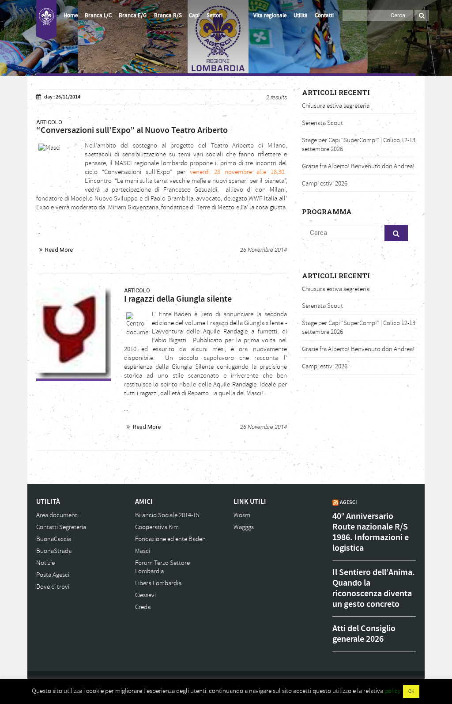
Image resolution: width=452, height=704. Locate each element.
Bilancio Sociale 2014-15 (167, 515)
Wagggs (244, 527)
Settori (214, 15)
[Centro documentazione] (73, 333)
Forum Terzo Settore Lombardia (162, 567)
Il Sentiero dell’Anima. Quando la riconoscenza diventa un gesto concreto (373, 588)
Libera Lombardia (158, 583)
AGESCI (348, 502)
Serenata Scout (322, 123)
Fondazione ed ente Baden (170, 539)
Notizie (45, 563)
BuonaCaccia (53, 539)
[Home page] (46, 20)
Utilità (301, 15)
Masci (142, 551)
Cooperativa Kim (157, 527)
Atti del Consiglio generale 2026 (364, 634)
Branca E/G (133, 15)
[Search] (421, 15)
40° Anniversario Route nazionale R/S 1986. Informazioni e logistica (370, 532)
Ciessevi (145, 595)
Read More (59, 249)
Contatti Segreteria (61, 527)
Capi (194, 15)
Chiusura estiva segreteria (335, 106)
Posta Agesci (52, 575)
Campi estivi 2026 (324, 183)
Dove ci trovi (52, 587)
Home (71, 15)
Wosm (242, 515)
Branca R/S (168, 15)
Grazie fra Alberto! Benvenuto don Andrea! (358, 166)
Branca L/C (98, 15)
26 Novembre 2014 (263, 249)
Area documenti (57, 515)
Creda (143, 607)
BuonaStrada (54, 551)
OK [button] (411, 691)
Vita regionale (269, 15)
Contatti (324, 15)
